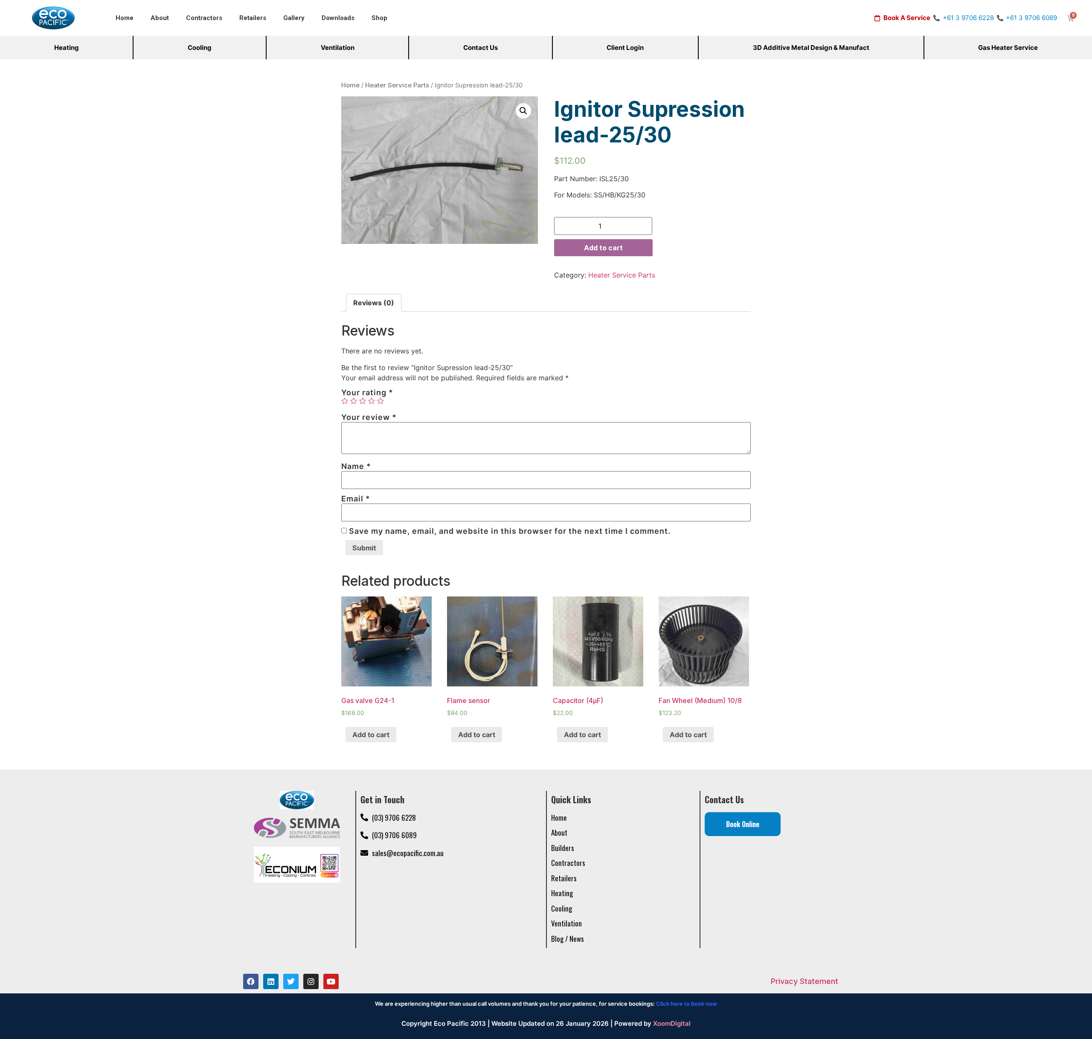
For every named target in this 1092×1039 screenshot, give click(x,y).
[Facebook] (250, 981)
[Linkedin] (271, 981)
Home (125, 18)
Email (355, 499)
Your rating (367, 392)
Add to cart (603, 247)
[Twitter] (291, 981)
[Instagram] (311, 981)
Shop (379, 18)
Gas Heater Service (1008, 47)
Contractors (204, 18)
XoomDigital (672, 1023)
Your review (369, 417)
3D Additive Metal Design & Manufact (811, 47)
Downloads (338, 18)
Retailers (252, 18)
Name (356, 466)
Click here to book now (686, 1003)
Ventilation (337, 47)
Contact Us (480, 47)
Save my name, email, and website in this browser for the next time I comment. (510, 531)
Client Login (625, 47)
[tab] (373, 303)
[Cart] (1070, 18)
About (160, 18)
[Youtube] (331, 981)
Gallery (294, 18)
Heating (66, 47)
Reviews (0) (373, 302)
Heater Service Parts (397, 85)
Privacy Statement (804, 981)
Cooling (200, 47)
